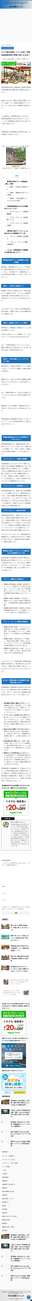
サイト (3, 900)
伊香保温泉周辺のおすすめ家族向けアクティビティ (16, 207)
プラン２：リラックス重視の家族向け (17, 243)
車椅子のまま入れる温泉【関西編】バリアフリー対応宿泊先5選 (20, 1143)
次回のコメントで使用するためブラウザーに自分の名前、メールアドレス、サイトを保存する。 (16, 908)
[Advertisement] (16, 25)
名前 (3, 886)
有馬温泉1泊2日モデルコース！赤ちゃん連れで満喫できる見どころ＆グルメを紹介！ (20, 969)
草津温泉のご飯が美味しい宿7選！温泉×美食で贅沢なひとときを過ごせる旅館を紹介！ (20, 1103)
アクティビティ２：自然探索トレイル (17, 218)
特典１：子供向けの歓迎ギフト (18, 188)
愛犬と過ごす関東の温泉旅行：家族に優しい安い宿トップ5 (20, 928)
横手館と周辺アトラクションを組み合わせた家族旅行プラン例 (16, 232)
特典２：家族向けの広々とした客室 (18, 194)
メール (4, 893)
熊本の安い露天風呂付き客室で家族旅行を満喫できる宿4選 (20, 958)
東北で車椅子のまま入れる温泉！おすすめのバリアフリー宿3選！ (20, 1134)
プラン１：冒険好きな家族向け (18, 237)
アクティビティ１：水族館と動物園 (18, 213)
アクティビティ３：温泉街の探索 (17, 224)
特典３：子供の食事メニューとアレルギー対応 (17, 199)
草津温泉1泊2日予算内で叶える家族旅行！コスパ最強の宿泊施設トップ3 (20, 948)
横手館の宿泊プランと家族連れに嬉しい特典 (16, 183)
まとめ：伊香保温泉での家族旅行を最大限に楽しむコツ (16, 251)
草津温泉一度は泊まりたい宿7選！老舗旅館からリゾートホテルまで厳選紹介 (20, 1124)
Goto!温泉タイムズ (16, 7)
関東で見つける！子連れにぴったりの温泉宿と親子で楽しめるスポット (20, 938)
